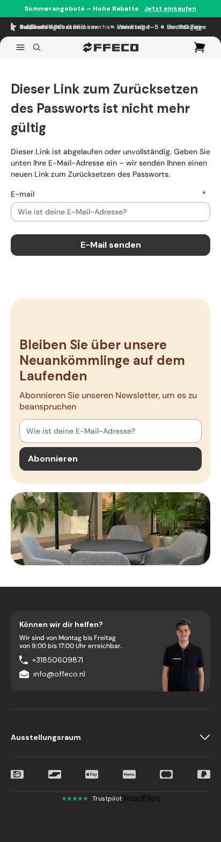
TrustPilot (141, 798)
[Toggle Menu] (20, 47)
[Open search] (36, 47)
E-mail (108, 194)
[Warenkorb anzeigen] (199, 47)
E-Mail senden (110, 244)
